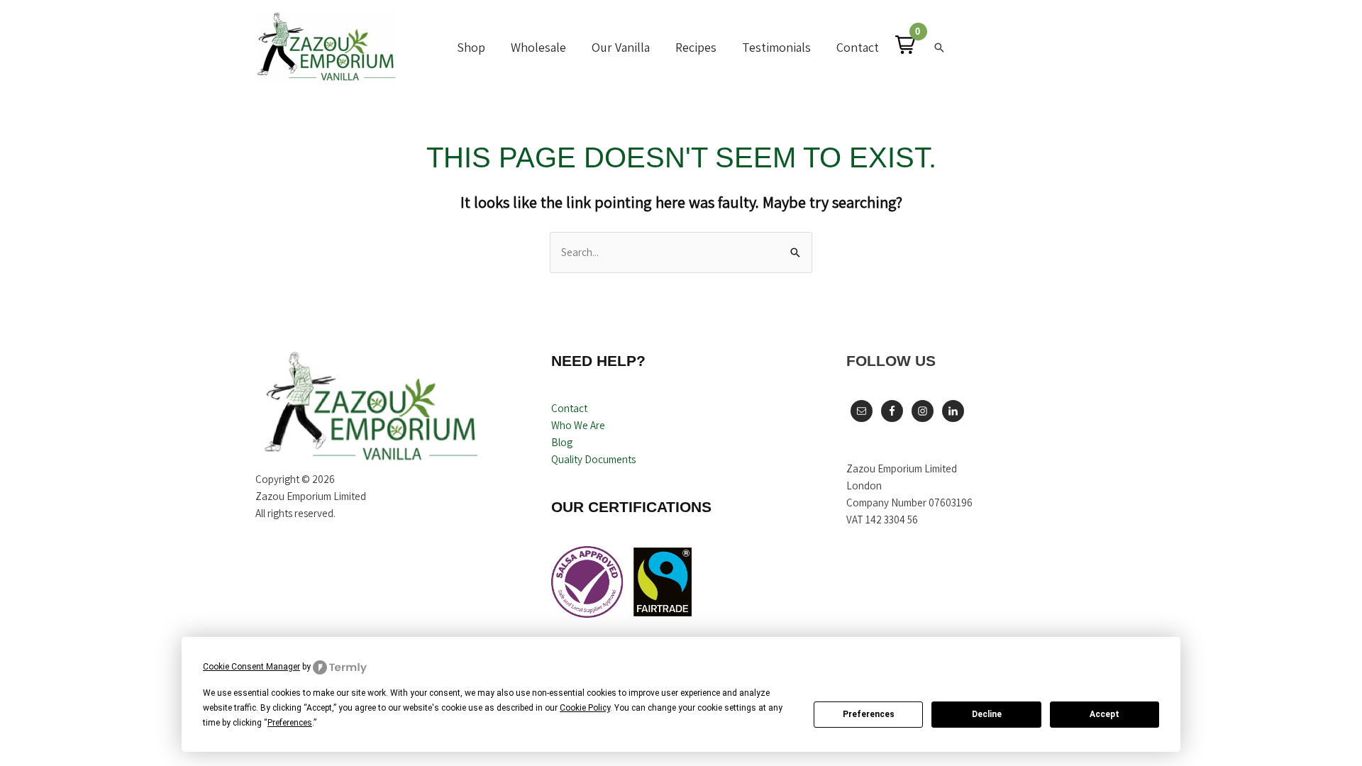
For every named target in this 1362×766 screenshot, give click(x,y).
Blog (561, 442)
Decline (987, 714)
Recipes (695, 47)
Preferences (869, 714)
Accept (1104, 714)
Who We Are (578, 425)
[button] (905, 44)
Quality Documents (593, 459)
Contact (857, 47)
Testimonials (776, 47)
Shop (471, 47)
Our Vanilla (621, 47)
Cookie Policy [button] (585, 708)
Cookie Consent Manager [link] (251, 667)
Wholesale (538, 47)
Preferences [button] (289, 723)
